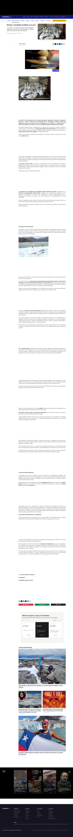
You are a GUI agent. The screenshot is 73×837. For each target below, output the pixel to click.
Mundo (24, 16)
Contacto (16, 815)
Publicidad (16, 813)
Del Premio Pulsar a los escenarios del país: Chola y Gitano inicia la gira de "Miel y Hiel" (53, 710)
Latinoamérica (36, 16)
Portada (20, 33)
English (41, 16)
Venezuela (39, 813)
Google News (26, 604)
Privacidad (16, 817)
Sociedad (42, 20)
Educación (53, 824)
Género (37, 20)
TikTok (27, 817)
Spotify (27, 818)
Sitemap (59, 830)
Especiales (44, 824)
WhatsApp (42, 604)
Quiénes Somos (17, 810)
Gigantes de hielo (29, 580)
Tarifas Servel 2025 (54, 830)
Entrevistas (56, 16)
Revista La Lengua (52, 818)
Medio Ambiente (15, 20)
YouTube (59, 604)
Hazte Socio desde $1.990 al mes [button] (59, 20)
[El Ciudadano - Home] (6, 17)
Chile (28, 16)
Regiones (16, 33)
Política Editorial (17, 812)
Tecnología (62, 824)
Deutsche (46, 16)
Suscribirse (42, 635)
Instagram (28, 812)
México (31, 16)
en (69, 830)
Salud (37, 824)
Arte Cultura (48, 20)
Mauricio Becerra (22, 43)
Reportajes (51, 817)
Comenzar (28, 635)
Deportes (67, 824)
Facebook (27, 810)
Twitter (27, 813)
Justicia (32, 20)
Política (9, 20)
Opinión (51, 16)
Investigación (62, 16)
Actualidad (51, 812)
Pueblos (27, 20)
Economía (22, 20)
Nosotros (33, 830)
